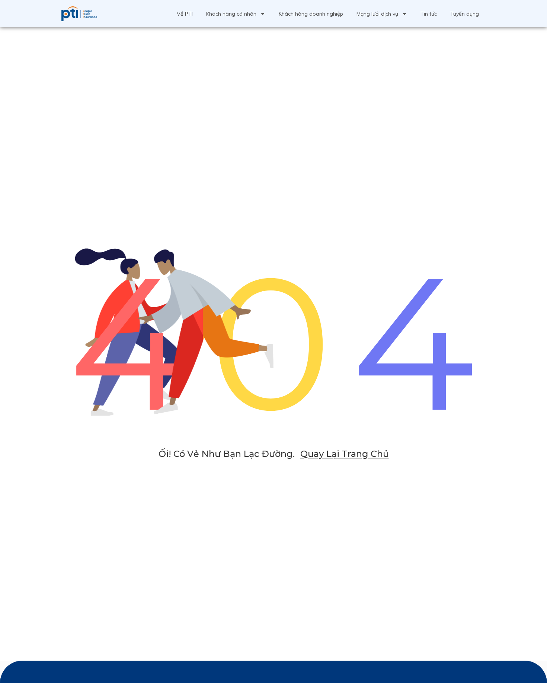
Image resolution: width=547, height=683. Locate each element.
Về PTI (185, 13)
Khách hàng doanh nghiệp (311, 13)
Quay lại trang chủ (344, 453)
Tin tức (428, 13)
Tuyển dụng (464, 13)
